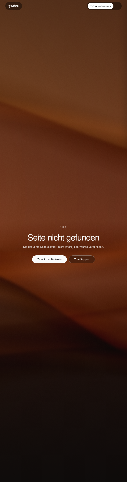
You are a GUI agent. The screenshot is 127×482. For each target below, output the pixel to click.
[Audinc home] (14, 6)
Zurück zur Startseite (49, 259)
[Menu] (118, 6)
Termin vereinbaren (100, 6)
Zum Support (81, 259)
